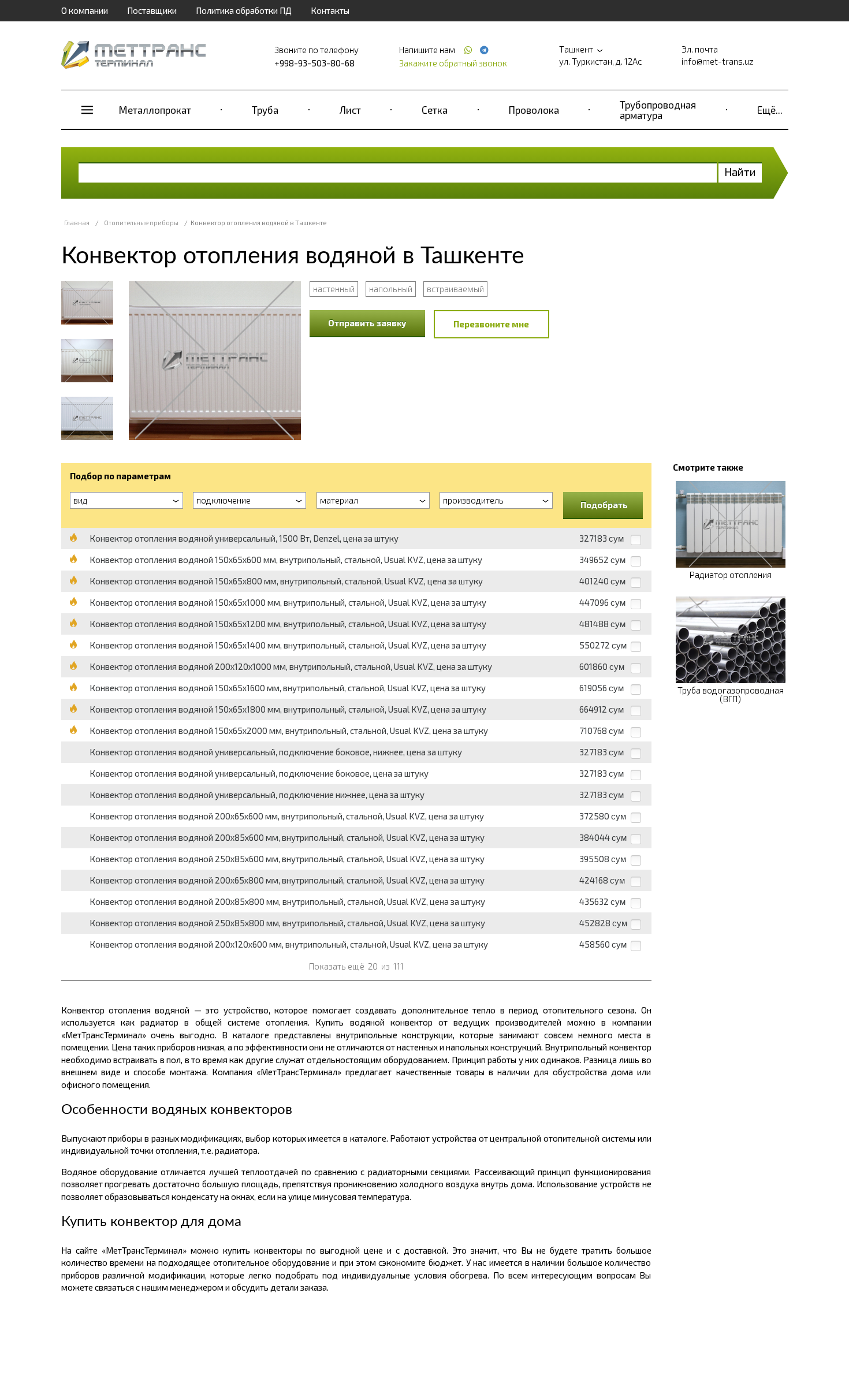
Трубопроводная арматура (658, 109)
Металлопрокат (155, 110)
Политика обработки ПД (244, 10)
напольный (390, 289)
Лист (350, 110)
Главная (77, 222)
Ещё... (770, 110)
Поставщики (152, 10)
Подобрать (604, 505)
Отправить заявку (367, 323)
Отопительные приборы (141, 222)
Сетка (435, 110)
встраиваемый (455, 289)
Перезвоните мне (491, 324)
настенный (334, 289)
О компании (84, 10)
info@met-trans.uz (718, 61)
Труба (265, 110)
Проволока (534, 110)
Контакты (330, 10)
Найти (740, 171)
